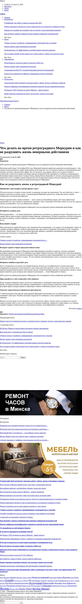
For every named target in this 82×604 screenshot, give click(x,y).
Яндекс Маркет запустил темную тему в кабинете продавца (22, 436)
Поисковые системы (13, 586)
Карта (6, 10)
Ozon (21, 580)
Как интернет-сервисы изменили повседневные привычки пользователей (31, 34)
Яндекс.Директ (25, 589)
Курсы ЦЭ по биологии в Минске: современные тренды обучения (28, 74)
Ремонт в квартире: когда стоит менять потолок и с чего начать (23, 506)
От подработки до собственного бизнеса (15, 528)
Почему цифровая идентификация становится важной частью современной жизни (34, 86)
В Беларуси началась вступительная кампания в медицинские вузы (26, 542)
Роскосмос (64, 586)
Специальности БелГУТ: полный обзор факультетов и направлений (29, 70)
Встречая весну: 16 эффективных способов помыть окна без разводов (29, 50)
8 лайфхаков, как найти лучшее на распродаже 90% (23, 23)
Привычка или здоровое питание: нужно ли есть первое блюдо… (24, 426)
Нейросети (71, 583)
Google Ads (17, 580)
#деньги (29, 577)
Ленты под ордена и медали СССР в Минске (16, 555)
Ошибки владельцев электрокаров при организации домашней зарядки (26, 566)
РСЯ (41, 586)
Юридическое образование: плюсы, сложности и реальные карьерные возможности (30, 539)
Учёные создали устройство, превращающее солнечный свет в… (23, 240)
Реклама (47, 585)
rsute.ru (79, 308)
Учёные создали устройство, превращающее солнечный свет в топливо (30, 43)
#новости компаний (40, 577)
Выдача (73, 580)
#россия (66, 577)
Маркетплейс (48, 583)
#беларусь (6, 577)
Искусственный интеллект (19, 583)
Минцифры (58, 583)
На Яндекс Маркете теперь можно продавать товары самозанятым (24, 328)
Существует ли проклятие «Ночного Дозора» (16, 517)
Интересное (8, 19)
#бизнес (13, 577)
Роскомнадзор (55, 586)
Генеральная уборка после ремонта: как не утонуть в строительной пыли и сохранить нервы (33, 499)
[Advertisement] (41, 126)
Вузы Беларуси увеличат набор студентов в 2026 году (24, 63)
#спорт (72, 577)
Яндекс (5, 588)
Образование (9, 59)
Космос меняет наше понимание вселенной (20, 46)
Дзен (7, 583)
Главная (7, 17)
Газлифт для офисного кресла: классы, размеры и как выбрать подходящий (27, 513)
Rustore (25, 580)
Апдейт (56, 580)
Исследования (35, 583)
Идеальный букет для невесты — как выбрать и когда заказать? (23, 433)
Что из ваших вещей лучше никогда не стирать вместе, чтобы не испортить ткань (34, 54)
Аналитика (50, 580)
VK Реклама (36, 580)
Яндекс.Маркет (41, 588)
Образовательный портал (9, 101)
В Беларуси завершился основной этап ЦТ (16, 532)
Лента (6, 8)
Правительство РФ (27, 586)
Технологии (8, 79)
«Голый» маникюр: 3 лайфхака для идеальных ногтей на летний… (24, 440)
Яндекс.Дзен (14, 589)
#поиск (59, 577)
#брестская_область (21, 577)
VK (29, 580)
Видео (68, 580)
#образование (52, 577)
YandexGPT (44, 580)
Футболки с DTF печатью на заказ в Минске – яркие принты (26, 90)
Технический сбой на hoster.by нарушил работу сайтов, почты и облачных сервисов (34, 83)
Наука (6, 39)
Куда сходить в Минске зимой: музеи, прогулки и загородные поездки (25, 485)
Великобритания (62, 580)
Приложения (36, 586)
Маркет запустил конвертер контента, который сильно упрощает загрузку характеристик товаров (35, 321)
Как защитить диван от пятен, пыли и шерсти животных (20, 559)
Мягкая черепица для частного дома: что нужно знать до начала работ (25, 495)
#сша (76, 577)
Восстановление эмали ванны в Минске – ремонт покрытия (22, 492)
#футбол (2, 580)
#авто (1, 577)
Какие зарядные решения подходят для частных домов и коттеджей (28, 94)
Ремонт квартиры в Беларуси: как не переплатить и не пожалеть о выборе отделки (34, 27)
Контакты (7, 6)
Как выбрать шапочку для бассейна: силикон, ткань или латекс (23, 488)
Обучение (3, 586)
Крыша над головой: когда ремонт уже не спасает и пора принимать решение (32, 30)
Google (9, 580)
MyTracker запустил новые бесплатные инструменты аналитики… (24, 429)
